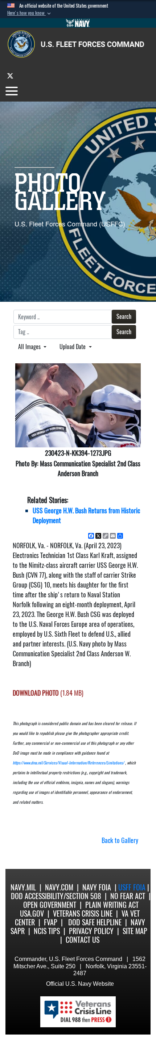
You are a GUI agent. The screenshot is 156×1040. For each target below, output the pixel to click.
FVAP (50, 922)
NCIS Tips (47, 931)
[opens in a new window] (10, 75)
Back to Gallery (120, 840)
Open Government (49, 905)
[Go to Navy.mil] (78, 23)
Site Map (135, 931)
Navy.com (59, 887)
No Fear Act (127, 896)
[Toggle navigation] (11, 91)
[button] (29, 13)
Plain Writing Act (112, 905)
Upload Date (73, 347)
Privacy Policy (91, 931)
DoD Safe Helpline (95, 922)
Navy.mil (23, 887)
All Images (30, 347)
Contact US (82, 940)
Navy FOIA (96, 887)
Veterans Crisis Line (82, 913)
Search (123, 316)
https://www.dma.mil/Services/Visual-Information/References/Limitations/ (68, 763)
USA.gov (32, 913)
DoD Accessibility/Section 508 (56, 896)
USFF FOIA (132, 887)
